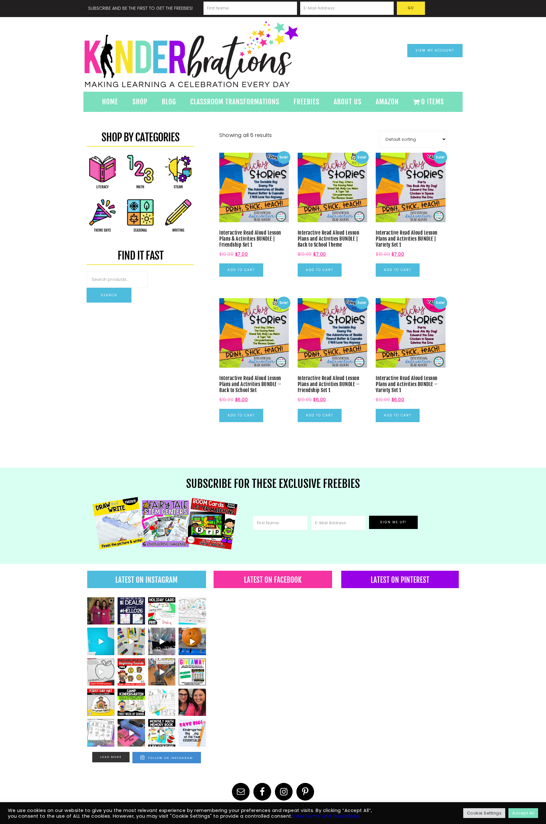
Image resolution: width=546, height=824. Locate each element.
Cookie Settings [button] (484, 813)
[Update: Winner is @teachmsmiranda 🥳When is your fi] (192, 672)
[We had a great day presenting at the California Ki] (100, 610)
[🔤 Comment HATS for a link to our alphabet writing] (192, 610)
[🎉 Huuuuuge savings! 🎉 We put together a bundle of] (192, 732)
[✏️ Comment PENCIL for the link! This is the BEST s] (161, 672)
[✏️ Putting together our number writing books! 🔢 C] (131, 732)
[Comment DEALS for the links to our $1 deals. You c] (131, 610)
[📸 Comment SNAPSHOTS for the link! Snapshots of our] (100, 641)
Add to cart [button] (241, 269)
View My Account (435, 50)
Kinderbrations (216, 54)
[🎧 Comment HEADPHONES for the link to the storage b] (161, 641)
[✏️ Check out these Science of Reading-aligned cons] (100, 732)
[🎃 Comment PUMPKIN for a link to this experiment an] (192, 641)
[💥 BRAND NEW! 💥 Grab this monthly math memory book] (161, 732)
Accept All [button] (523, 813)
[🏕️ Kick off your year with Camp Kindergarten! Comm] (131, 702)
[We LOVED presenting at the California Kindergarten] (192, 702)
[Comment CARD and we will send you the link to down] (161, 610)
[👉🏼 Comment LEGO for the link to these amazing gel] (131, 641)
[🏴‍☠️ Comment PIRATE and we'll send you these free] (131, 672)
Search (109, 295)
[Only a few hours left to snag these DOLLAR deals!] (161, 702)
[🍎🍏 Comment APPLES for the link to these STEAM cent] (100, 672)
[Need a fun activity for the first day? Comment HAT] (100, 702)
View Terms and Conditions (326, 816)
